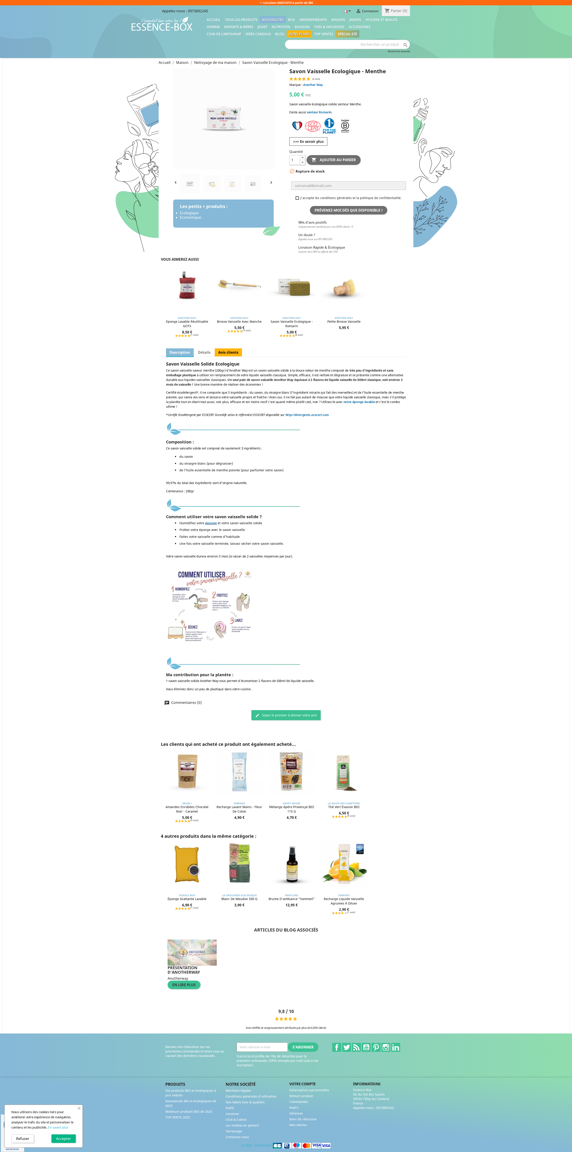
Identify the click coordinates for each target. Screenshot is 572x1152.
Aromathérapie (313, 19)
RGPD (230, 1108)
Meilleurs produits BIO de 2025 (188, 1111)
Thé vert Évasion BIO (344, 807)
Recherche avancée (399, 51)
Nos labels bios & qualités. (245, 1102)
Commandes (298, 1102)
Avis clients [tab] (228, 352)
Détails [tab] (204, 352)
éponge (211, 523)
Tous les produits (241, 19)
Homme (213, 27)
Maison (338, 19)
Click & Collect (236, 1119)
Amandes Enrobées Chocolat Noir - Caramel (187, 809)
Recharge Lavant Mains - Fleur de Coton (239, 809)
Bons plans (299, 34)
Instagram (385, 1047)
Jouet (262, 27)
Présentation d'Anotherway (184, 970)
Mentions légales (238, 1090)
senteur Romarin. (319, 112)
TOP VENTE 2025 (177, 1117)
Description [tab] (180, 352)
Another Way (313, 85)
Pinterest (376, 1047)
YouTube (366, 1047)
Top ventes (323, 34)
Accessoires (359, 27)
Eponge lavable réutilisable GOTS (187, 323)
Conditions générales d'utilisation (251, 1096)
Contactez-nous (237, 1137)
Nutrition (281, 27)
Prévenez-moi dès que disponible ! (349, 210)
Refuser (22, 1138)
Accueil (214, 19)
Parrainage (234, 1131)
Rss (356, 1047)
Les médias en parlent (242, 1125)
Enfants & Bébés (238, 27)
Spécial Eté (347, 34)
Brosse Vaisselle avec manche (239, 321)
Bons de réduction (303, 1119)
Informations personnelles (309, 1090)
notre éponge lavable (359, 402)
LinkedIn (395, 1047)
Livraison (232, 1114)
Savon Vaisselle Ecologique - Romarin (292, 323)
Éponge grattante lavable (187, 899)
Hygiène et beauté (381, 19)
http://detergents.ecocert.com (307, 415)
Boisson (302, 27)
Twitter (346, 1047)
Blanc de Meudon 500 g (239, 899)
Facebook (336, 1047)
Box (291, 19)
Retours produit (301, 1096)
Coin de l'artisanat (224, 34)
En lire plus (184, 984)
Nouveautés (273, 19)
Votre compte (302, 1083)
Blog (279, 34)
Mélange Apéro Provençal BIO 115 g (291, 809)
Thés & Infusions (329, 27)
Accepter (63, 1138)
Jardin (355, 19)
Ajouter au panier (333, 159)
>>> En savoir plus (308, 141)
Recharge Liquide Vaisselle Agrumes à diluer (344, 901)
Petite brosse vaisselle (344, 321)
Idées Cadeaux (258, 34)
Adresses (296, 1113)
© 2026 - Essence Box (257, 1145)
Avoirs (294, 1107)
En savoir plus (58, 1127)
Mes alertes (298, 1125)
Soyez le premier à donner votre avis (289, 715)
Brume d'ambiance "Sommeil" (292, 899)
